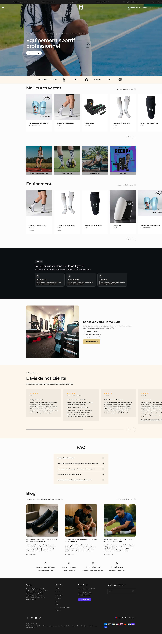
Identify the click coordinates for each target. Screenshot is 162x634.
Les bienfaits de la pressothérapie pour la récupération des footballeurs (41, 540)
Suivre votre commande (63, 607)
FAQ (57, 604)
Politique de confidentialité (33, 626)
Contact (58, 610)
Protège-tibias (117, 225)
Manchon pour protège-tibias (149, 123)
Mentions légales (30, 627)
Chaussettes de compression (121, 123)
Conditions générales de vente (89, 626)
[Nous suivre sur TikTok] (40, 618)
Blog (57, 601)
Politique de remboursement (49, 626)
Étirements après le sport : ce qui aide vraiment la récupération (118, 540)
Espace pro (59, 595)
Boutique (58, 589)
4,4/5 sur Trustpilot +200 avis (11, 2)
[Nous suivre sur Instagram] (31, 618)
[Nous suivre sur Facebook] (27, 618)
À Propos (58, 598)
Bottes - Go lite (89, 123)
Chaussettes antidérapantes (65, 123)
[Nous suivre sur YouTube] (36, 618)
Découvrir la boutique (34, 53)
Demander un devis (92, 341)
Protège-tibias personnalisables (38, 123)
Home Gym (59, 592)
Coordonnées (75, 626)
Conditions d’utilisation (64, 626)
